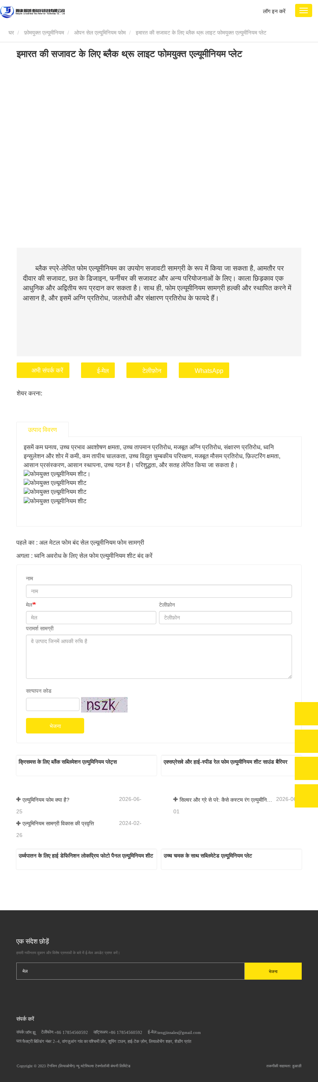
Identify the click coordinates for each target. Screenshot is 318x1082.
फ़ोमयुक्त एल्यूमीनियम (44, 32)
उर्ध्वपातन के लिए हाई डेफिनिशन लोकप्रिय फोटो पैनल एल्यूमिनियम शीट (86, 855)
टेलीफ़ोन (151, 371)
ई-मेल (103, 371)
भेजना (55, 726)
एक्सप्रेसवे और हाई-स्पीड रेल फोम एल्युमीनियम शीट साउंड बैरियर (225, 762)
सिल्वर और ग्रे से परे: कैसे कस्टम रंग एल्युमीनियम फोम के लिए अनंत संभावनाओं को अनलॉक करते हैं (227, 800)
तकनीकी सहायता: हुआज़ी (283, 1066)
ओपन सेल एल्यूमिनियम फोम (100, 32)
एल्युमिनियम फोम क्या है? (45, 800)
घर (10, 32)
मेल (29, 605)
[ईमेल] (306, 768)
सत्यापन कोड (39, 691)
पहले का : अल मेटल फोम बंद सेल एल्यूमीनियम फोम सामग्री (80, 542)
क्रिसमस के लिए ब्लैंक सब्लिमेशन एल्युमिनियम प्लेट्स (68, 762)
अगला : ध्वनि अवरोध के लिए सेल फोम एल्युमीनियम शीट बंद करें (84, 555)
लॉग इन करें (274, 11)
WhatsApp (209, 371)
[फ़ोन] (306, 741)
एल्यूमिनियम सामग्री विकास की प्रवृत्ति (58, 823)
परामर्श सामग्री (40, 628)
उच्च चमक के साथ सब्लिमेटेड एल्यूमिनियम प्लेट (208, 855)
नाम (29, 578)
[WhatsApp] (306, 713)
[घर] (32, 12)
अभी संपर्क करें (47, 370)
